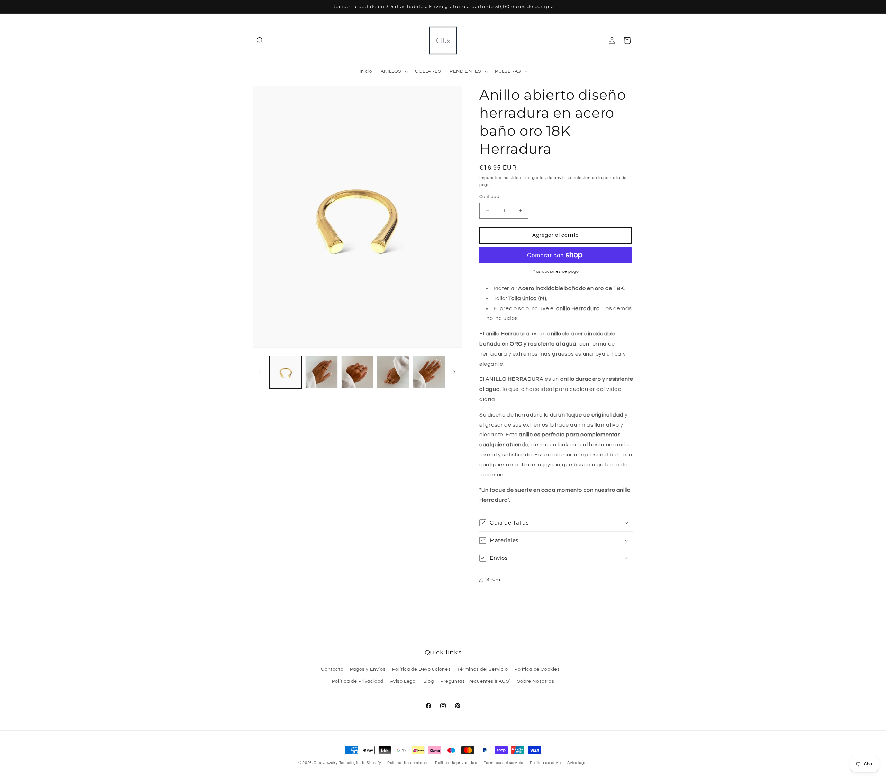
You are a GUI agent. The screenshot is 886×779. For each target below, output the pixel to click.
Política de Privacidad (357, 681)
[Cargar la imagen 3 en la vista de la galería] (357, 372)
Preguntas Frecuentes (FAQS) (475, 681)
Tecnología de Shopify (360, 763)
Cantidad (489, 196)
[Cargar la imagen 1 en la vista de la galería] (286, 372)
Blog (428, 681)
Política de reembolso (408, 763)
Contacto (332, 669)
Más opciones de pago (555, 271)
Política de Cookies (537, 669)
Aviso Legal (403, 681)
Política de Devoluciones (421, 669)
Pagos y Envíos (368, 669)
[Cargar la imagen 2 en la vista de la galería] (321, 372)
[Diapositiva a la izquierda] (260, 372)
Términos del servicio (503, 763)
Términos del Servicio (482, 669)
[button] (260, 40)
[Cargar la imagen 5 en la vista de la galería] (429, 372)
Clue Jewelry (325, 763)
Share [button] (493, 579)
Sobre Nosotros (535, 681)
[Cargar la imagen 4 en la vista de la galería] (393, 372)
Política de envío (545, 763)
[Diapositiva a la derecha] (454, 372)
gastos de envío (549, 178)
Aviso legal (577, 763)
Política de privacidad (456, 763)
